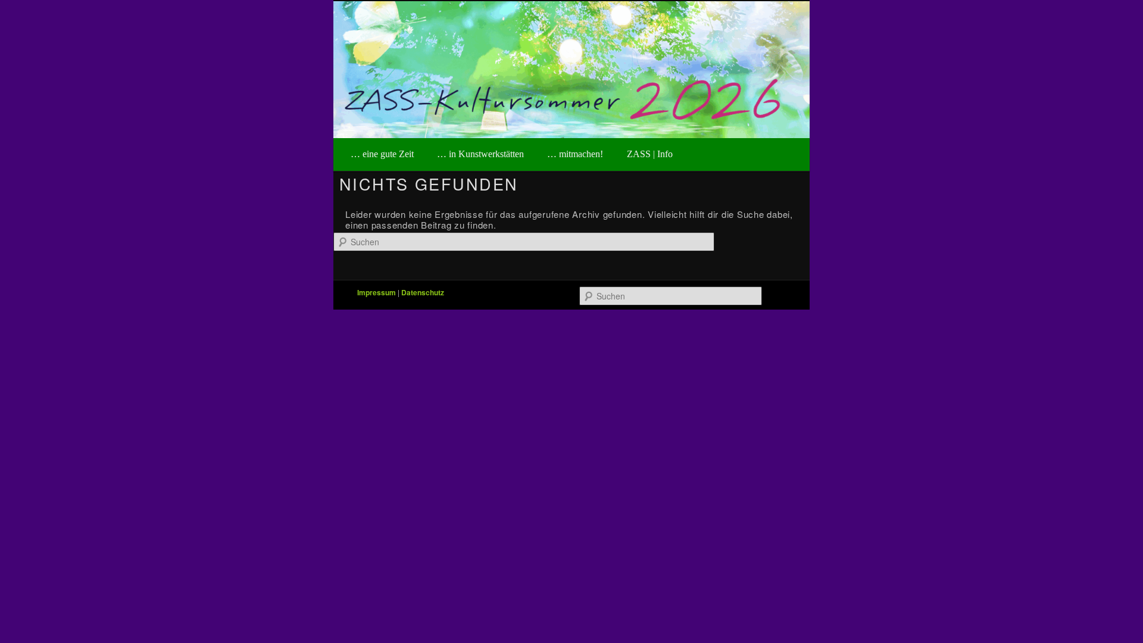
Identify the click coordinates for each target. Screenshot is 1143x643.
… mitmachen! (575, 154)
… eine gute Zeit (382, 154)
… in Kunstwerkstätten (480, 154)
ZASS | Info (650, 154)
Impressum (376, 292)
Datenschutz (422, 292)
